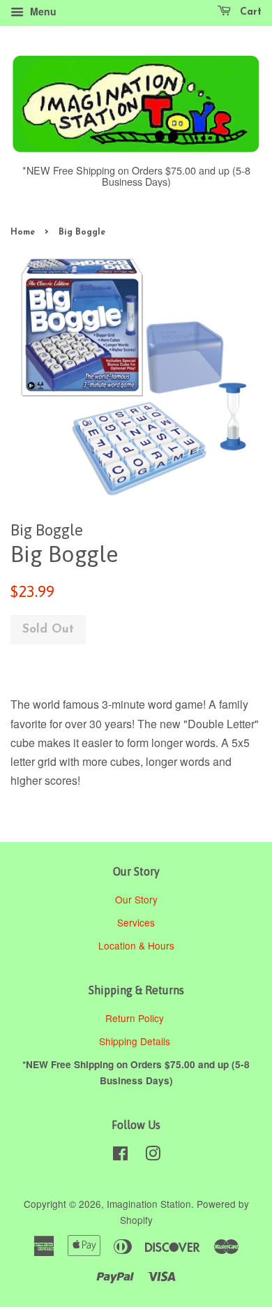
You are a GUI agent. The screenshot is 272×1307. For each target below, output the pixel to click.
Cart (249, 12)
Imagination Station (149, 1204)
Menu (41, 11)
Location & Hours (136, 945)
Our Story (136, 899)
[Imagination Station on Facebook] (120, 1155)
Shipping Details (136, 1041)
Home (22, 232)
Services (136, 922)
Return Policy (136, 1018)
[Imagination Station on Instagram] (152, 1155)
